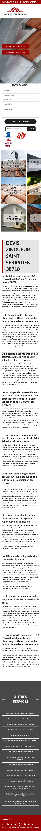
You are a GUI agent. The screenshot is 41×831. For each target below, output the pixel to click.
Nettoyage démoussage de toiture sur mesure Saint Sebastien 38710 (20, 787)
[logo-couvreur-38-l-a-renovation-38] (15, 11)
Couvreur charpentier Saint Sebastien (21, 719)
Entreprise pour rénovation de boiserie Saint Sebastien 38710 (20, 802)
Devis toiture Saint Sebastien (21, 735)
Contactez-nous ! (15, 52)
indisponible (11, 1)
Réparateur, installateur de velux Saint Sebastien (20, 741)
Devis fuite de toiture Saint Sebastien (20, 764)
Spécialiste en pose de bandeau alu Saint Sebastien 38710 (20, 795)
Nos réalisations (15, 46)
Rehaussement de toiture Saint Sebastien (20, 724)
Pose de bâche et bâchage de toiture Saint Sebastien (20, 758)
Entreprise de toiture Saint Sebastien (20, 752)
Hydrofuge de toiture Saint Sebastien (20, 781)
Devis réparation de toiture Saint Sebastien (20, 713)
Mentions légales (33, 827)
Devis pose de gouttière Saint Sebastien (20, 770)
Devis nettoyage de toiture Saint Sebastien (20, 775)
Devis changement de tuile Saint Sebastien (20, 746)
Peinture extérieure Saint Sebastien (20, 730)
